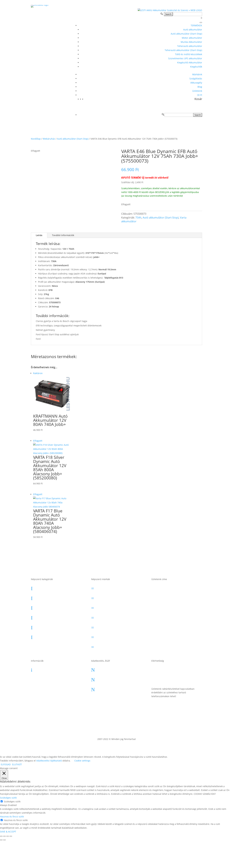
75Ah (138, 217)
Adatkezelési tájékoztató (114, 688)
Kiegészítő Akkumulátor (189, 62)
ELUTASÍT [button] (17, 764)
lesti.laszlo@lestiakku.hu (175, 669)
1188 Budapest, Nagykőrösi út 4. (180, 609)
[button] (163, 114)
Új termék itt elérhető (155, 177)
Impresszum (107, 679)
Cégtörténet (46, 688)
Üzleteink (197, 90)
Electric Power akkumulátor (117, 607)
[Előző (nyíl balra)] (1, 839)
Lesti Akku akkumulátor (114, 626)
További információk (63, 235)
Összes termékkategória (54, 646)
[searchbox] (179, 115)
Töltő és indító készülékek (188, 54)
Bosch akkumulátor (111, 597)
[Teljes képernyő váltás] (4, 836)
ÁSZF (102, 669)
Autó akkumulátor (192, 29)
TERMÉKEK (196, 25)
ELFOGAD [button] (6, 764)
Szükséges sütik (12, 801)
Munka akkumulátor (51, 617)
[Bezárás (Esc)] (11, 836)
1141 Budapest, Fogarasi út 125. (180, 599)
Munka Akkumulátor (191, 41)
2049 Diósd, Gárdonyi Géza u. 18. (178, 630)
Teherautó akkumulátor (189, 46)
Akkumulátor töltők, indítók (56, 636)
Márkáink (197, 74)
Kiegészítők (196, 66)
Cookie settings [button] (82, 760)
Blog (199, 86)
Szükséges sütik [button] (8, 797)
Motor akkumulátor (192, 37)
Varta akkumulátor (111, 646)
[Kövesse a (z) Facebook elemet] (199, 705)
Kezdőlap (36, 138)
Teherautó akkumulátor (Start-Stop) (183, 50)
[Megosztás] (7, 836)
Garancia (44, 669)
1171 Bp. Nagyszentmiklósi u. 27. (178, 588)
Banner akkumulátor (112, 587)
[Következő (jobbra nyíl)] (4, 839)
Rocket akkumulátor (112, 636)
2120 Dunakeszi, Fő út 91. (175, 619)
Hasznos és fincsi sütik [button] (12, 816)
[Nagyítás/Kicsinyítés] (1, 836)
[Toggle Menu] (201, 22)
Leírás (39, 235)
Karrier (42, 679)
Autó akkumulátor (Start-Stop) (186, 33)
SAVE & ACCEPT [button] (8, 831)
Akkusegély (196, 82)
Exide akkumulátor (111, 617)
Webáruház (49, 138)
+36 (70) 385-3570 (170, 679)
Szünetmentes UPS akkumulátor (185, 58)
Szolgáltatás (195, 78)
